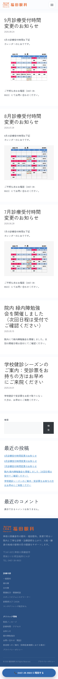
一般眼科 (7, 578)
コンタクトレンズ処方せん (15, 606)
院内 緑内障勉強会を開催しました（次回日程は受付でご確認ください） (26, 316)
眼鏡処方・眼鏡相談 (12, 592)
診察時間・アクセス (12, 626)
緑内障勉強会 (9, 635)
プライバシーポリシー (13, 649)
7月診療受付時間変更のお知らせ (22, 214)
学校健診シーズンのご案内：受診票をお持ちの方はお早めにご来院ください (26, 373)
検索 (6, 419)
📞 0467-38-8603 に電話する (29, 672)
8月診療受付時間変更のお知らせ (22, 118)
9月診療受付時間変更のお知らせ (22, 22)
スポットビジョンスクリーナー (17, 597)
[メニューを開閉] (52, 5)
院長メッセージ (10, 621)
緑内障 (6, 583)
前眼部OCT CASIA (11, 601)
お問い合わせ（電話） (13, 640)
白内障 (6, 587)
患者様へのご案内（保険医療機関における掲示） (24, 645)
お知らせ (7, 631)
